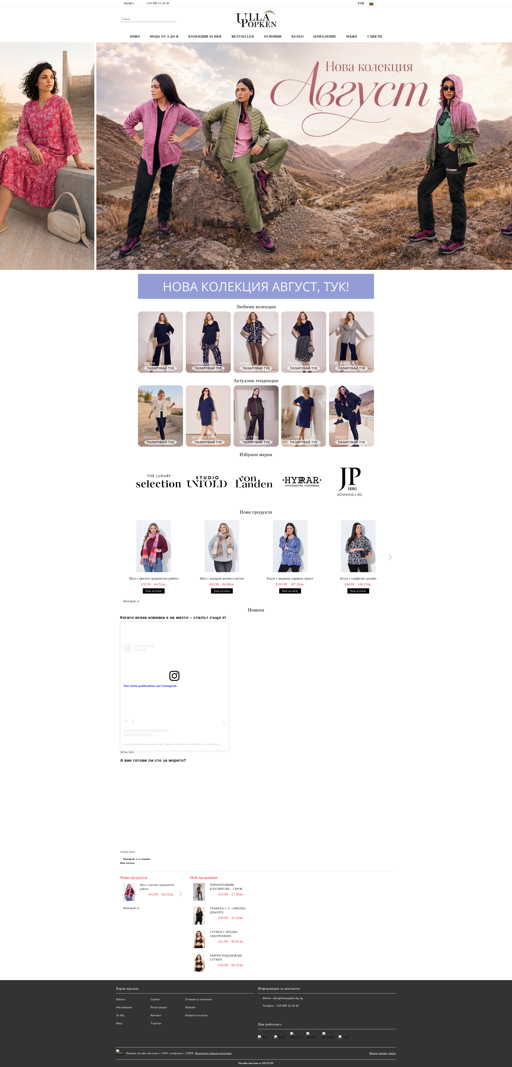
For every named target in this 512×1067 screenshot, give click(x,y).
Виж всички (127, 863)
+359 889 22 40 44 (157, 3)
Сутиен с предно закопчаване (224, 934)
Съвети (374, 36)
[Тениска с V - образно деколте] (199, 916)
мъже (351, 36)
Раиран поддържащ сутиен (226, 957)
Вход (119, 1023)
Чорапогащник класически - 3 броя (226, 886)
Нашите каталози (196, 1015)
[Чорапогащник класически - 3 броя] (199, 892)
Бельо (297, 36)
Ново (135, 36)
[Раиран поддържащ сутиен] (199, 963)
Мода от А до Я (164, 36)
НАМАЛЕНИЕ (324, 36)
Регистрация (159, 1007)
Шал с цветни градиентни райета (153, 578)
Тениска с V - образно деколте (228, 910)
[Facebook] (383, 3)
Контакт (156, 1015)
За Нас (120, 1015)
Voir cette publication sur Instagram (150, 685)
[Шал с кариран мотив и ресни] (222, 546)
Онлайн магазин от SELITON (256, 1063)
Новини (190, 1007)
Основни (272, 36)
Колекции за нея (204, 36)
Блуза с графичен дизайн (358, 578)
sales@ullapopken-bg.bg (288, 998)
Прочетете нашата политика (213, 1053)
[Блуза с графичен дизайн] (358, 546)
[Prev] (6, 156)
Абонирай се (131, 601)
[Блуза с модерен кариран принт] (290, 546)
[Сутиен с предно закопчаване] (199, 939)
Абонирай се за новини (136, 859)
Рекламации (124, 1007)
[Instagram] (389, 3)
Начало (120, 999)
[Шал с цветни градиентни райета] (154, 546)
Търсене (156, 1023)
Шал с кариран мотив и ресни (222, 578)
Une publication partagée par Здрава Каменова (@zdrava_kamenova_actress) (178, 744)
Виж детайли (154, 590)
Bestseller (243, 36)
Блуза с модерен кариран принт (290, 578)
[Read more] (174, 648)
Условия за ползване (198, 999)
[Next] (505, 156)
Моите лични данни (382, 1053)
